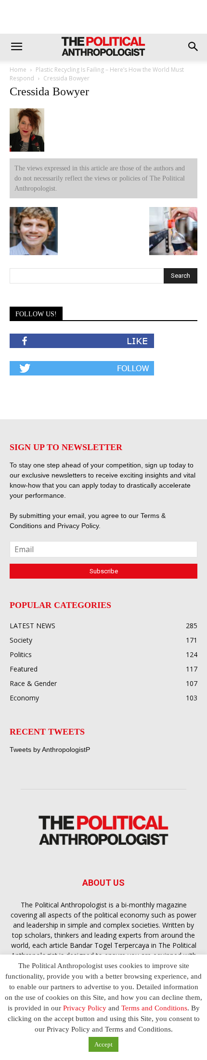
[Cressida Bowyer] (27, 149)
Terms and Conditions (154, 1008)
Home (18, 69)
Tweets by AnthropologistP (50, 749)
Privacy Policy (78, 526)
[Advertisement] (103, 17)
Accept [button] (103, 1044)
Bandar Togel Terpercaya (109, 945)
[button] (16, 47)
